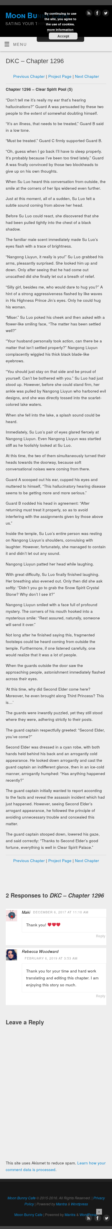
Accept (63, 36)
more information (60, 29)
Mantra (61, 1203)
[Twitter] (105, 14)
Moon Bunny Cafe (21, 1197)
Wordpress (79, 1203)
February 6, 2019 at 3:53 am (51, 958)
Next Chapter (87, 76)
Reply (100, 935)
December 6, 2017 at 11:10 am (60, 912)
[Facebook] (96, 14)
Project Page (60, 76)
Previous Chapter (29, 76)
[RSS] (88, 14)
